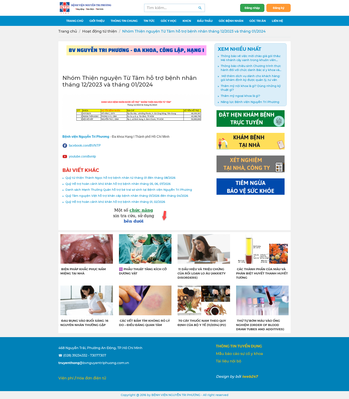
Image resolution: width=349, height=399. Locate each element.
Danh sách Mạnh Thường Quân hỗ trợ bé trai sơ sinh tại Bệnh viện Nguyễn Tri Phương (128, 190)
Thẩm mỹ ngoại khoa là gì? (240, 96)
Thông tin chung (124, 21)
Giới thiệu (97, 21)
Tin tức (149, 21)
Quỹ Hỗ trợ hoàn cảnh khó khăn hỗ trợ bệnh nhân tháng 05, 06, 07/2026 (118, 184)
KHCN (187, 21)
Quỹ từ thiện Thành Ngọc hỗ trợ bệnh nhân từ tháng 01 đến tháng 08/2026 (120, 178)
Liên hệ (277, 21)
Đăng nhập (252, 8)
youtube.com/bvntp (82, 156)
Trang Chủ (74, 21)
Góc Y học (169, 21)
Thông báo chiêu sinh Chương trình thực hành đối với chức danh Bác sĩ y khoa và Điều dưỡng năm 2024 (251, 68)
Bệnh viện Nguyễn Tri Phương (85, 136)
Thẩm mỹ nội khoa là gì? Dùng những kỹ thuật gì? (251, 88)
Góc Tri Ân (257, 21)
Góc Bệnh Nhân (231, 21)
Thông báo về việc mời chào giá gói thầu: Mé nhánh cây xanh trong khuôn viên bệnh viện (251, 58)
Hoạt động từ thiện (99, 31)
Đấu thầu (205, 21)
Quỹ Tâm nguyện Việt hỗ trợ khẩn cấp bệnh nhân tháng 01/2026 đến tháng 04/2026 (126, 196)
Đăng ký (278, 8)
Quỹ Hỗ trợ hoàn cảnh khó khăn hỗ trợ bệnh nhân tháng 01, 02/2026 (115, 202)
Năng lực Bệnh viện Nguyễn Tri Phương (250, 102)
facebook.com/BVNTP (85, 145)
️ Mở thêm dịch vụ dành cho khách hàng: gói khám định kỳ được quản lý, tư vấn (250, 78)
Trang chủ (67, 31)
